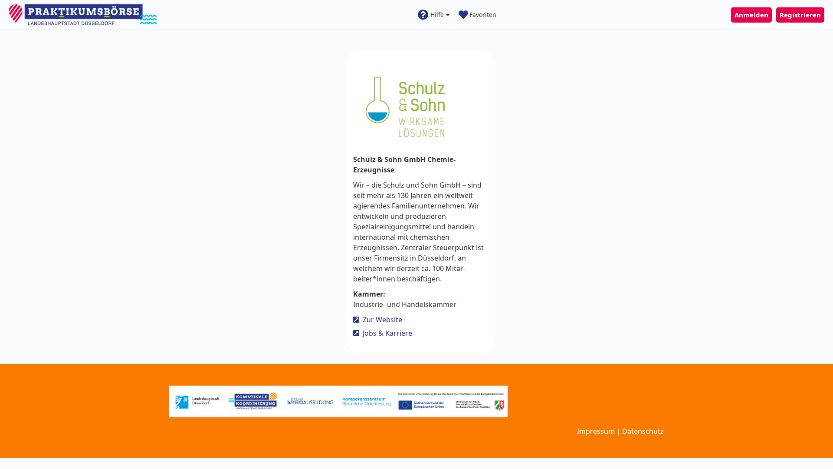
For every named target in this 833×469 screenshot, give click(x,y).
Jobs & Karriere (387, 333)
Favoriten (482, 14)
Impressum (596, 431)
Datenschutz (643, 431)
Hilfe (437, 14)
